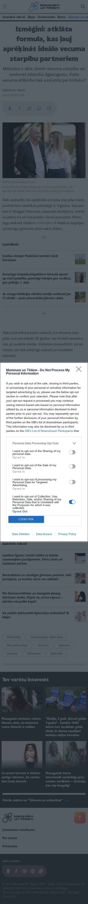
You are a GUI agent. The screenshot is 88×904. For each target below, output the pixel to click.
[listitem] (44, 443)
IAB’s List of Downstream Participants (49, 430)
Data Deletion (21, 534)
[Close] (80, 370)
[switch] (72, 452)
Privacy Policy (67, 534)
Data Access (44, 534)
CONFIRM (26, 519)
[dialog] (44, 452)
